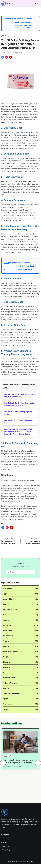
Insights (6, 657)
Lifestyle (5, 36)
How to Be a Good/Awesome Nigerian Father (33, 543)
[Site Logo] (7, 812)
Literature (7, 667)
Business (6, 615)
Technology (7, 704)
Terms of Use (5, 846)
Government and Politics (12, 651)
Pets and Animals (9, 678)
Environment (8, 636)
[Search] (8, 572)
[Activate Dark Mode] (35, 3)
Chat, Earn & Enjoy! (19, 269)
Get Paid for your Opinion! (21, 266)
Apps (5, 594)
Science (6, 688)
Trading (6, 709)
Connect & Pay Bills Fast (21, 23)
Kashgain (30, 861)
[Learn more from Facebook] (2, 57)
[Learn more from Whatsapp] (6, 57)
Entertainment (8, 631)
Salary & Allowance (10, 683)
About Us (4, 842)
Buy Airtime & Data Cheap (23, 25)
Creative (6, 620)
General (6, 646)
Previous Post (8, 538)
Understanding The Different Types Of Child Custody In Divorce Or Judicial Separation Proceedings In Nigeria (18, 431)
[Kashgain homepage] (5, 3)
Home (3, 839)
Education (7, 625)
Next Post (34, 538)
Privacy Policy (5, 850)
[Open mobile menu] (39, 3)
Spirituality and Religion (12, 693)
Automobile (7, 599)
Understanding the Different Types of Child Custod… (8, 543)
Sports (6, 699)
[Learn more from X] (10, 57)
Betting (6, 604)
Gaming (6, 641)
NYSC (5, 672)
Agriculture (7, 589)
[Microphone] (33, 572)
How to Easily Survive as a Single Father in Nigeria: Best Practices (18, 761)
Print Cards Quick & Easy (22, 28)
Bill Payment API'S (10, 610)
